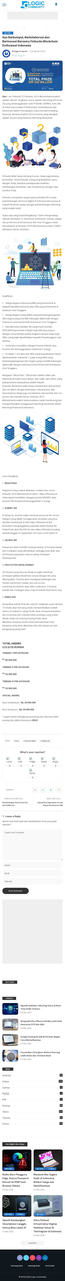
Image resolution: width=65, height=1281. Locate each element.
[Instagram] (39, 1258)
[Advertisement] (32, 15)
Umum (5, 1123)
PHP (4, 1099)
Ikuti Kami (10, 982)
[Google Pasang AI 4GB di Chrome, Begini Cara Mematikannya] (10, 1040)
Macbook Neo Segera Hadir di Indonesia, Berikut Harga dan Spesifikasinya (45, 1180)
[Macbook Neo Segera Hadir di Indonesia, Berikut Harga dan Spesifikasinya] (48, 1160)
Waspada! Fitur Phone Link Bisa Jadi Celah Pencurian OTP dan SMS (41, 1022)
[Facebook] (13, 55)
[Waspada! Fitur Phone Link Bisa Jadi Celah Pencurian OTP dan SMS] (10, 1024)
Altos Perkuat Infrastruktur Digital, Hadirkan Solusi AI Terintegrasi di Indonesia (48, 1225)
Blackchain (30, 741)
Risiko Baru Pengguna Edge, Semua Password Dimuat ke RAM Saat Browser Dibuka (15, 1180)
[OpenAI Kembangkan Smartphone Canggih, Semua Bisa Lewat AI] (16, 1206)
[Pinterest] (32, 1258)
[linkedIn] (21, 55)
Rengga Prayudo (20, 51)
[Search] (61, 4)
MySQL (5, 1093)
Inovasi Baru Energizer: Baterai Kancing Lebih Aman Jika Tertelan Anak (40, 1054)
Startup (6, 1105)
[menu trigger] (5, 4)
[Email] (24, 55)
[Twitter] (16, 55)
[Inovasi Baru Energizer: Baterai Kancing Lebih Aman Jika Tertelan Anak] (10, 1055)
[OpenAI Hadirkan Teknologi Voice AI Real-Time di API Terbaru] (10, 1009)
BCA (17, 741)
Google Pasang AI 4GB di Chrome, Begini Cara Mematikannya (40, 1038)
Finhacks (45, 741)
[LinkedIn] (45, 1258)
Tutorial (6, 1117)
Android (6, 1075)
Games (6, 1087)
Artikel (7, 33)
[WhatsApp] (18, 55)
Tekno (5, 1111)
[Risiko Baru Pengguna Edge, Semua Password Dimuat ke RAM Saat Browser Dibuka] (16, 1160)
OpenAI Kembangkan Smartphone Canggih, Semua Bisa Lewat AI (14, 1223)
